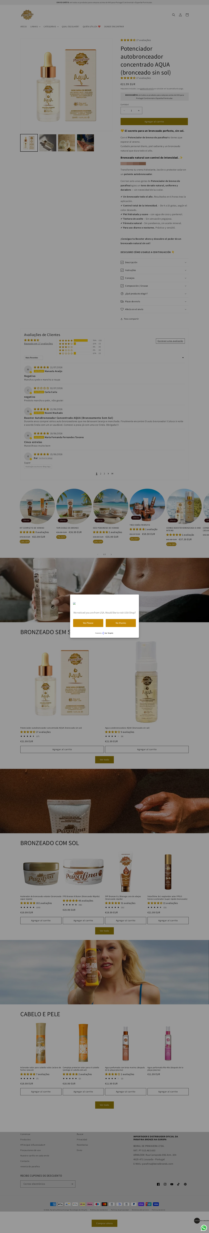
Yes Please (88, 622)
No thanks (121, 622)
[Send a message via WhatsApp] (203, 1227)
